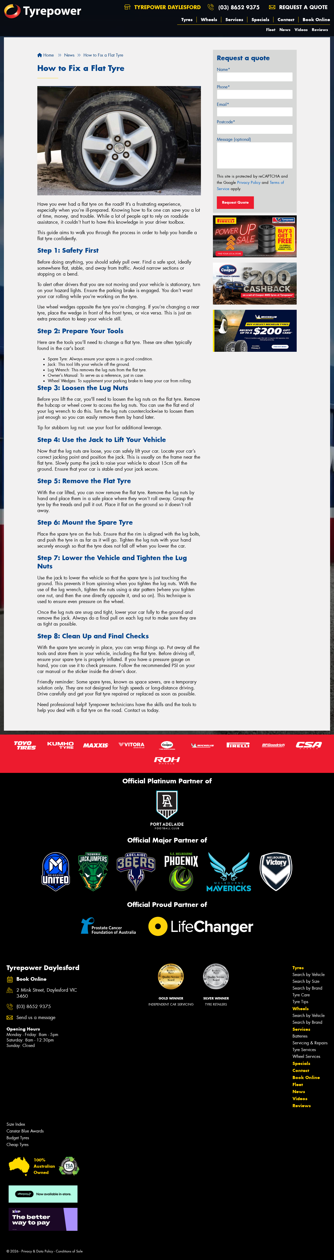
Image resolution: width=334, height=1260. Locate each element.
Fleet (270, 29)
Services (234, 19)
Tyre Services (304, 1049)
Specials (260, 19)
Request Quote (235, 202)
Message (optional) (234, 139)
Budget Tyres (18, 1138)
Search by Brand (307, 988)
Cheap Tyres (17, 1144)
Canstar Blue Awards (25, 1131)
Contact (286, 19)
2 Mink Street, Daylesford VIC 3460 (46, 993)
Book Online (316, 19)
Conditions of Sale (69, 1251)
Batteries (300, 1036)
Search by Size (306, 981)
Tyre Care (301, 995)
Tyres (187, 19)
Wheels (209, 19)
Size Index (16, 1124)
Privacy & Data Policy (37, 1251)
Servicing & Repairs (310, 1043)
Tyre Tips (300, 1001)
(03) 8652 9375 (239, 7)
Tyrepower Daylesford (167, 7)
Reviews (320, 29)
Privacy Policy (248, 182)
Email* (223, 104)
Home (48, 55)
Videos (301, 29)
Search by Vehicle (309, 974)
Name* (223, 69)
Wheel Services (306, 1056)
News (284, 29)
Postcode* (226, 122)
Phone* (223, 87)
